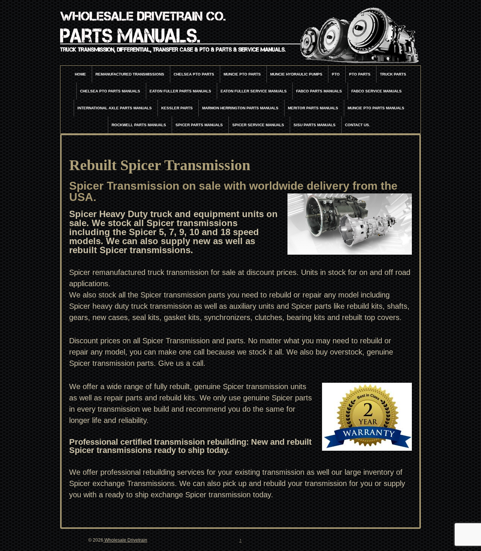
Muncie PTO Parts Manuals (376, 108)
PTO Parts (360, 74)
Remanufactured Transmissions (129, 74)
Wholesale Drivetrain (125, 540)
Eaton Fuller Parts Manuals (180, 91)
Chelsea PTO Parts (194, 74)
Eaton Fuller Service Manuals (254, 91)
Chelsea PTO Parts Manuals (110, 91)
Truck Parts (393, 74)
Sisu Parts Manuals (314, 125)
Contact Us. (357, 125)
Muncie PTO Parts (242, 74)
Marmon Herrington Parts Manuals (240, 108)
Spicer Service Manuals (258, 125)
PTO (336, 74)
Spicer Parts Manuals (199, 125)
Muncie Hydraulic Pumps (296, 74)
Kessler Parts (177, 108)
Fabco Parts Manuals (319, 91)
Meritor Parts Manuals (313, 108)
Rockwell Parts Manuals (139, 125)
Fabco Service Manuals (376, 91)
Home (80, 74)
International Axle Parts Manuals (114, 108)
